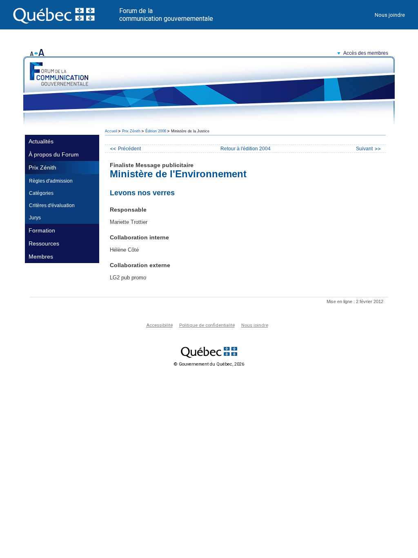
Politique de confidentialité (207, 325)
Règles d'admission (51, 181)
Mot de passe (298, 77)
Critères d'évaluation (52, 205)
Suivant (364, 149)
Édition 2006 (155, 131)
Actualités (41, 141)
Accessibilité (159, 325)
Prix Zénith (42, 167)
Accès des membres (365, 53)
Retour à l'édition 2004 (245, 149)
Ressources (44, 243)
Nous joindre (390, 15)
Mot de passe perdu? (307, 99)
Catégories (41, 193)
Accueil (111, 131)
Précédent (129, 149)
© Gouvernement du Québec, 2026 (209, 364)
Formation (42, 230)
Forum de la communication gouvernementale (166, 14)
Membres (41, 256)
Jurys (35, 218)
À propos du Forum (54, 154)
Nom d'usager (298, 67)
